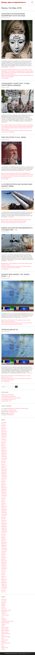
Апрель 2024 (3, 447)
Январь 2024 (3, 451)
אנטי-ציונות (13, 73)
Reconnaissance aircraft (9, 324)
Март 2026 (3, 430)
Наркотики (3, 641)
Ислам (2, 635)
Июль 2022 (3, 479)
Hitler (27, 176)
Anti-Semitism (5, 69)
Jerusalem (3, 613)
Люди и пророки (26, 127)
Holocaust (14, 69)
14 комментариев (6, 381)
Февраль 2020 (4, 523)
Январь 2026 (3, 433)
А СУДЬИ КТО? (11, 413)
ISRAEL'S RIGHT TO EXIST (27, 69)
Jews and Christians (11, 71)
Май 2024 (3, 445)
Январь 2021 (3, 507)
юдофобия (12, 76)
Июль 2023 (3, 461)
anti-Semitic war (6, 322)
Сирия (12, 379)
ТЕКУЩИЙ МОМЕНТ (10, 414)
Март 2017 (3, 577)
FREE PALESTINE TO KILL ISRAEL (13, 137)
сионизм (7, 76)
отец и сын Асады (17, 378)
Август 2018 (3, 551)
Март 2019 (3, 540)
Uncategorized (6, 126)
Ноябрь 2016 (3, 584)
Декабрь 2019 (4, 526)
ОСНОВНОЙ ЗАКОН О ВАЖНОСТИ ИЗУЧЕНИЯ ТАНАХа (17, 408)
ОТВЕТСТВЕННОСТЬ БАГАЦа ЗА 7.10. (8, 399)
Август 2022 (3, 478)
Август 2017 (3, 570)
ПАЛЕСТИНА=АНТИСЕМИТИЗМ (7, 394)
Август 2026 (3, 422)
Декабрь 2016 (4, 582)
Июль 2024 (3, 442)
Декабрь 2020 (4, 509)
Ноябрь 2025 (3, 436)
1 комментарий (5, 178)
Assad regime (16, 322)
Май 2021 (3, 501)
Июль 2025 (3, 439)
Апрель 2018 (3, 557)
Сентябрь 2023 (4, 458)
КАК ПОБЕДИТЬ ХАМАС (11, 410)
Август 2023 (3, 459)
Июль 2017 (3, 571)
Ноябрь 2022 (3, 473)
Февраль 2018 (4, 560)
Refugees (3, 618)
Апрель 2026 (3, 428)
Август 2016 (3, 588)
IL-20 (24, 322)
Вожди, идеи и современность (13, 2)
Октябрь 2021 (4, 493)
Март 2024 (3, 448)
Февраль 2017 (4, 579)
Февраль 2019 (4, 542)
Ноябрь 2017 (3, 565)
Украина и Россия (4, 647)
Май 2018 (3, 556)
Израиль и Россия (17, 72)
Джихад (2, 625)
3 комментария (5, 78)
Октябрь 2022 (4, 475)
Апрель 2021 (3, 503)
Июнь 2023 (3, 462)
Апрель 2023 (3, 465)
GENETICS (3, 605)
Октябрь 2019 (4, 529)
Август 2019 (3, 532)
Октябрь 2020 (4, 512)
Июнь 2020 (3, 517)
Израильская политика (14, 174)
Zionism (10, 177)
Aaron (2, 408)
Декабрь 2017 (4, 563)
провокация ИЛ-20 (19, 266)
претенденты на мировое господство (21, 130)
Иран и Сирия (12, 266)
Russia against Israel (13, 222)
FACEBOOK (10, 69)
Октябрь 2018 (4, 548)
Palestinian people (4, 177)
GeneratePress (27, 653)
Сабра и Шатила (8, 379)
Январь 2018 (3, 562)
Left (16, 71)
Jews (32, 176)
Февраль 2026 (4, 431)
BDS (3, 75)
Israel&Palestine (4, 71)
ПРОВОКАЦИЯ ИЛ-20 (9, 330)
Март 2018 (3, 559)
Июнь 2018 (3, 554)
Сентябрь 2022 (4, 476)
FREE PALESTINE (13, 176)
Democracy (3, 602)
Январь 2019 (3, 543)
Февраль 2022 (4, 487)
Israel (29, 176)
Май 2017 (3, 574)
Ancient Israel (3, 599)
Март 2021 (3, 504)
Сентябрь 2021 (4, 495)
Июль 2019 (3, 534)
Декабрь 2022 (4, 472)
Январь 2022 (3, 489)
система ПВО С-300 (11, 267)
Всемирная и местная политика (23, 71)
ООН (6, 73)
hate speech (23, 176)
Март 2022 (3, 486)
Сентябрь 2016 (4, 587)
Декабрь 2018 (4, 545)
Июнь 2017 (3, 573)
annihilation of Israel (6, 176)
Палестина (3, 76)
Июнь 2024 (3, 444)
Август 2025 (3, 437)
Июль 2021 (3, 498)
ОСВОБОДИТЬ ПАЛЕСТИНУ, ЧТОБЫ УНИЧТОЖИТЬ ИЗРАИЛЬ (15, 84)
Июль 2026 (3, 423)
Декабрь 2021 (4, 490)
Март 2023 (3, 467)
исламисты (8, 378)
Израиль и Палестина (9, 72)
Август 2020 (3, 515)
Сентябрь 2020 (4, 514)
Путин (21, 324)
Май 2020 (3, 518)
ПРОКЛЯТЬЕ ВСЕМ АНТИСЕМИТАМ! (8, 396)
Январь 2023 (3, 470)
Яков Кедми (17, 267)
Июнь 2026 (3, 425)
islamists (27, 322)
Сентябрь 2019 (4, 531)
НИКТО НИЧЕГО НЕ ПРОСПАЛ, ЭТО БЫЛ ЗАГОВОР (11, 397)
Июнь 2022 (3, 481)
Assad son (21, 322)
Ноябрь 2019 (3, 528)
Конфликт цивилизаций (25, 72)
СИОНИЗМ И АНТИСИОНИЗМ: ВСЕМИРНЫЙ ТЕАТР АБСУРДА (13, 15)
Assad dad (11, 322)
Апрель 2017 (3, 576)
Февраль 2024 (4, 450)
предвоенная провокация (26, 378)
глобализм (3, 624)
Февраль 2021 (4, 506)
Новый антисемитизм (27, 75)
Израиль (20, 75)
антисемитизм (5, 130)
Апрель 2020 (3, 520)
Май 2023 (3, 464)
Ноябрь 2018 (3, 546)
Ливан (12, 378)
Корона (2, 638)
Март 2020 (3, 521)
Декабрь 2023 (4, 453)
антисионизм (7, 75)
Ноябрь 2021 (3, 492)
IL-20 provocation (6, 222)
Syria (24, 222)
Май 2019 (3, 537)
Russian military (17, 324)
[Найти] (16, 387)
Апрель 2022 (3, 484)
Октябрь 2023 (4, 456)
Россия (5, 267)
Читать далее (11, 66)
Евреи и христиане (5, 627)
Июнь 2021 (3, 500)
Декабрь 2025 (4, 434)
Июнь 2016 (3, 591)
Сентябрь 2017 (4, 568)
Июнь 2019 (3, 535)
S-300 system (20, 222)
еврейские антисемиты (14, 75)
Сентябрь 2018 (4, 549)
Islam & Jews (19, 69)
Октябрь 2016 (4, 585)
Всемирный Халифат (25, 126)
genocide (18, 176)
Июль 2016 (3, 590)
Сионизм (9, 73)
